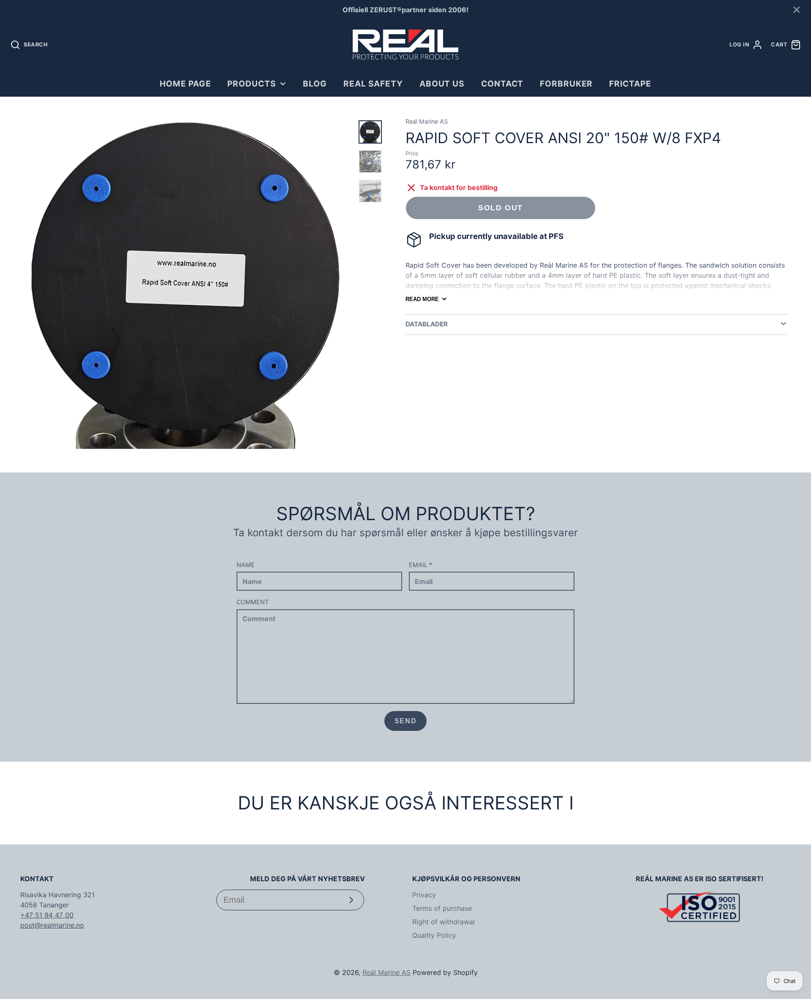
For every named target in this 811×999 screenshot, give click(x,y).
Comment (253, 601)
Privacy (424, 894)
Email (420, 564)
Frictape (630, 84)
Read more (422, 299)
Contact (502, 84)
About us (442, 84)
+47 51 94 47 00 (46, 915)
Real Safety (373, 84)
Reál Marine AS (386, 972)
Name (246, 564)
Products (251, 84)
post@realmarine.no (52, 925)
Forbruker (566, 84)
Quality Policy (434, 935)
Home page (185, 84)
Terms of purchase (442, 908)
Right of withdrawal (443, 922)
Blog (315, 84)
